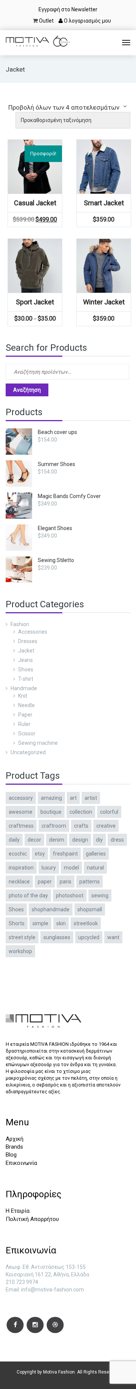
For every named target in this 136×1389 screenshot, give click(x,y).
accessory (21, 798)
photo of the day (28, 895)
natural (95, 868)
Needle (26, 705)
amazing (51, 798)
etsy (40, 854)
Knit (22, 696)
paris (65, 882)
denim (56, 840)
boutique (51, 812)
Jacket (26, 651)
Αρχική (14, 1138)
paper (45, 882)
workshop (20, 951)
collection (81, 812)
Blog (11, 1154)
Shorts (17, 923)
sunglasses (56, 937)
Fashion (20, 624)
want (113, 937)
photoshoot (69, 895)
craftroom (54, 826)
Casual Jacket (35, 203)
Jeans (25, 660)
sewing (99, 895)
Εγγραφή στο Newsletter (68, 9)
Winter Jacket (104, 302)
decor (34, 840)
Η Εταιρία (17, 1210)
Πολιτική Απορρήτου (32, 1219)
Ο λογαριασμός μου (87, 21)
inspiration (21, 868)
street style (22, 937)
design (80, 840)
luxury (49, 868)
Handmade (24, 688)
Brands (14, 1146)
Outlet (46, 21)
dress (117, 840)
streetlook (86, 923)
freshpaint (65, 854)
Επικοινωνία (21, 1163)
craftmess (21, 826)
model (71, 868)
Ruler (24, 724)
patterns (89, 882)
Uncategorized (28, 752)
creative (106, 826)
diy (99, 840)
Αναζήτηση (27, 390)
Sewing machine (38, 743)
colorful (109, 812)
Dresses (27, 641)
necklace (19, 882)
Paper (25, 715)
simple (40, 923)
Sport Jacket (35, 302)
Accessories (32, 632)
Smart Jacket (104, 203)
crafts (81, 826)
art (73, 798)
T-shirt (25, 679)
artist (91, 798)
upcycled (88, 937)
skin (61, 923)
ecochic (18, 854)
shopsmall (89, 909)
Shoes (25, 669)
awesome (20, 812)
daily (14, 840)
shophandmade (51, 909)
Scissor (27, 733)
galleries (96, 854)
